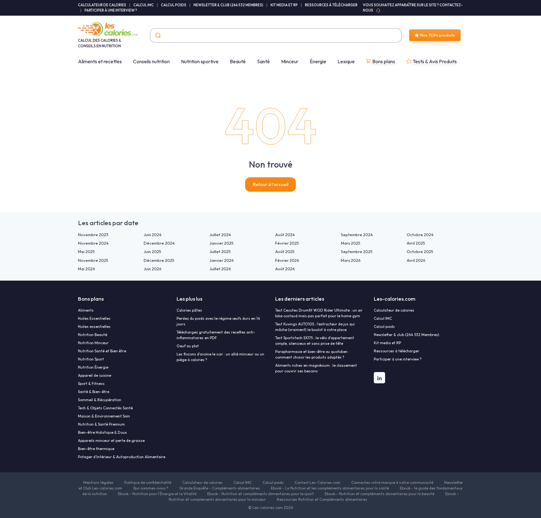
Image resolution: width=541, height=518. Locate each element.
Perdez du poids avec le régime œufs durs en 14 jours (218, 321)
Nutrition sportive (200, 61)
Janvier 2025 (221, 243)
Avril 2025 (416, 243)
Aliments (86, 310)
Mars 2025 (350, 243)
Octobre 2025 (420, 251)
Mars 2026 (351, 260)
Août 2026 (285, 268)
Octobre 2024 (420, 234)
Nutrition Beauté (92, 334)
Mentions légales (98, 482)
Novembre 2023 (93, 234)
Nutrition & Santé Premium (101, 424)
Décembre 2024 (159, 243)
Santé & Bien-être (93, 391)
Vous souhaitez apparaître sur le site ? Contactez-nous (413, 8)
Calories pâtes (189, 310)
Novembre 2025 (93, 260)
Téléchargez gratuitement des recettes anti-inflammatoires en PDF (216, 335)
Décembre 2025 (159, 260)
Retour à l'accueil (270, 184)
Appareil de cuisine (94, 375)
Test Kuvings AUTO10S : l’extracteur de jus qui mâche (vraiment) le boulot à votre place (315, 327)
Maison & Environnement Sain (104, 416)
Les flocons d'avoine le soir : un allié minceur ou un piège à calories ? (220, 357)
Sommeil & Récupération (99, 399)
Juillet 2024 (220, 234)
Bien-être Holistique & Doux (102, 432)
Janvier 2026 (221, 260)
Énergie (318, 61)
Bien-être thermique (96, 448)
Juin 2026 (153, 268)
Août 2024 (285, 234)
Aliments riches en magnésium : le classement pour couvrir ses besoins (316, 368)
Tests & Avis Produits (435, 61)
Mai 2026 (86, 268)
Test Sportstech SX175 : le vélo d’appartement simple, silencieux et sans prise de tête (314, 340)
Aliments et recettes (100, 61)
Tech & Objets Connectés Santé (105, 408)
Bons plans (383, 61)
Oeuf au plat (188, 346)
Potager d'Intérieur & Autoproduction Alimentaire (121, 456)
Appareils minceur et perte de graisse (111, 440)
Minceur (289, 61)
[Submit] (157, 35)
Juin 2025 (152, 251)
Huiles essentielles (94, 326)
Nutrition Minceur (93, 342)
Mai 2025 (86, 251)
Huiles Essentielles (94, 318)
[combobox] (276, 35)
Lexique (346, 61)
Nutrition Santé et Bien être (102, 351)
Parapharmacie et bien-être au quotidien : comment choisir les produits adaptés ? (312, 354)
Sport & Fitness (91, 383)
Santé (263, 61)
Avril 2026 (416, 260)
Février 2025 (287, 243)
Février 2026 (287, 260)
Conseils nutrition (151, 61)
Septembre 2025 (357, 251)
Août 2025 (285, 251)
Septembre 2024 (357, 234)
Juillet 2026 (220, 268)
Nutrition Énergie (93, 367)
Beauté (238, 61)
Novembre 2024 (93, 243)
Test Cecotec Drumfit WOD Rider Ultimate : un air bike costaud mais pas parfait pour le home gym (319, 313)
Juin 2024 (153, 234)
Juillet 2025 (220, 251)
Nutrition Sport (91, 359)
